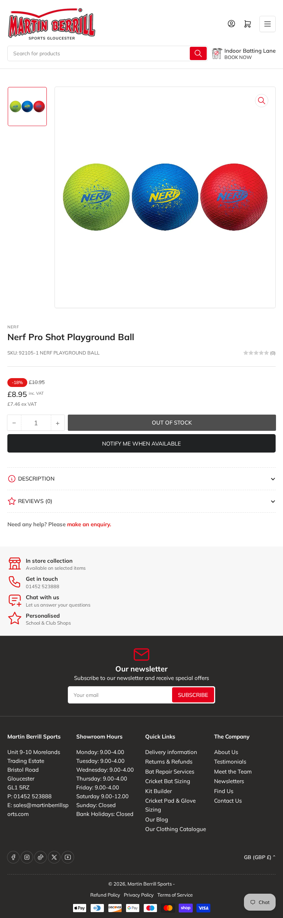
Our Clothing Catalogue (175, 829)
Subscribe (193, 694)
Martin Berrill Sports (149, 884)
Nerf (13, 326)
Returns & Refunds (168, 761)
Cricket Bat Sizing (167, 781)
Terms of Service (175, 895)
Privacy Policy (139, 895)
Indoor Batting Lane (250, 50)
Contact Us (228, 800)
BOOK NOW (238, 57)
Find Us (223, 791)
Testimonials (230, 761)
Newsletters (229, 781)
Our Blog (156, 819)
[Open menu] (267, 24)
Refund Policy (105, 895)
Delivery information (171, 751)
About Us (226, 751)
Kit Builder (158, 791)
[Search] (198, 53)
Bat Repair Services (169, 771)
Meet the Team (233, 771)
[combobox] (107, 53)
